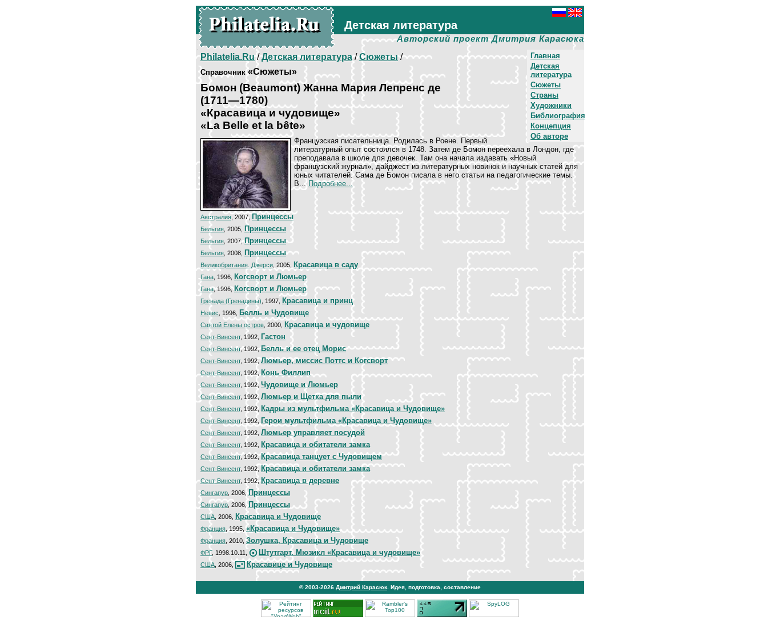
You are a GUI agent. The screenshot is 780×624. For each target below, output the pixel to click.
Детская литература (551, 70)
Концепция (550, 126)
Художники (551, 105)
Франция (213, 528)
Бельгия (212, 229)
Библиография (557, 115)
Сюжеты (545, 84)
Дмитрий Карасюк (361, 587)
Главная (545, 55)
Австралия (215, 217)
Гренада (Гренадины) (231, 300)
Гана (207, 276)
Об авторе (549, 136)
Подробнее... (330, 183)
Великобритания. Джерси (236, 264)
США (207, 516)
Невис (209, 312)
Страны (544, 95)
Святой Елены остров (232, 324)
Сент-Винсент (220, 336)
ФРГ (206, 552)
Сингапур (214, 492)
